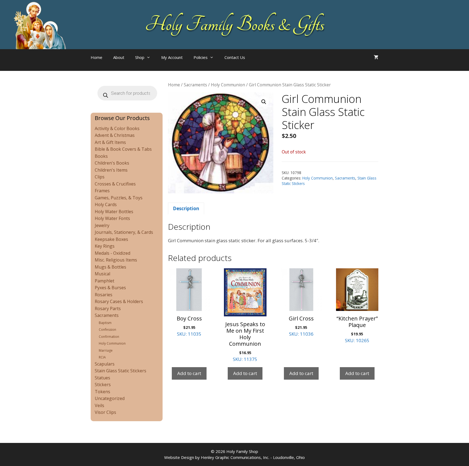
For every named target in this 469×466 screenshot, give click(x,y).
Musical (102, 274)
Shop (139, 57)
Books (101, 156)
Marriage (106, 350)
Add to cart (189, 373)
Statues (102, 378)
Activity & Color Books (117, 128)
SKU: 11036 (301, 326)
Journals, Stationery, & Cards (124, 232)
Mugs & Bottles (110, 267)
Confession (107, 329)
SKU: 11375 (245, 341)
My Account (172, 57)
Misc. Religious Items (116, 260)
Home (96, 57)
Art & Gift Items (110, 142)
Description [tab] (186, 208)
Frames (102, 191)
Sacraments (195, 85)
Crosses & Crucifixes (115, 184)
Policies (201, 57)
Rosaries (103, 295)
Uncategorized (110, 398)
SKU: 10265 (357, 329)
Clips (99, 177)
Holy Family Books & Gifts (234, 24)
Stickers (103, 385)
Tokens (102, 392)
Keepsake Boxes (111, 239)
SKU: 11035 (189, 326)
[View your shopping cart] (376, 57)
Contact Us (234, 57)
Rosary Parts (108, 308)
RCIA (102, 357)
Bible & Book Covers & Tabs (123, 149)
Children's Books (112, 163)
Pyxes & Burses (110, 288)
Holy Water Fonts (112, 218)
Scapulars (105, 364)
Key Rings (105, 246)
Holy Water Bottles (114, 212)
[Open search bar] (261, 63)
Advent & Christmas (115, 135)
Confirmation (109, 336)
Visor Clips (105, 412)
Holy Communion (228, 85)
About (118, 57)
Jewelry (102, 225)
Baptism (105, 322)
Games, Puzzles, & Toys (118, 198)
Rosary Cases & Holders (119, 301)
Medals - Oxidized (112, 253)
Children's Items (111, 170)
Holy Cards (106, 204)
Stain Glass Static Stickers (120, 371)
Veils (99, 405)
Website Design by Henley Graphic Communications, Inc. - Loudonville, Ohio (234, 457)
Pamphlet (104, 281)
